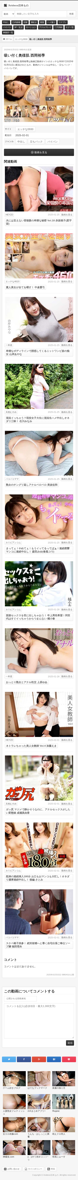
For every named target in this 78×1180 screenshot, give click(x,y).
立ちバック (36, 141)
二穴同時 (58, 27)
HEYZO (9, 214)
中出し (6, 22)
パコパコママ (12, 479)
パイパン (7, 27)
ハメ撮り (51, 22)
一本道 (9, 345)
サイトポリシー (35, 1169)
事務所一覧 (8, 32)
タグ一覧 (70, 27)
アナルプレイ (45, 27)
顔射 (26, 22)
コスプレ (63, 22)
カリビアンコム (13, 542)
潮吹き (34, 22)
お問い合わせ (13, 1169)
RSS (53, 1169)
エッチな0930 (25, 129)
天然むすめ (11, 412)
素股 (42, 22)
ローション (31, 27)
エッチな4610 (12, 281)
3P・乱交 (18, 27)
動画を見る (40, 152)
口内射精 (16, 22)
